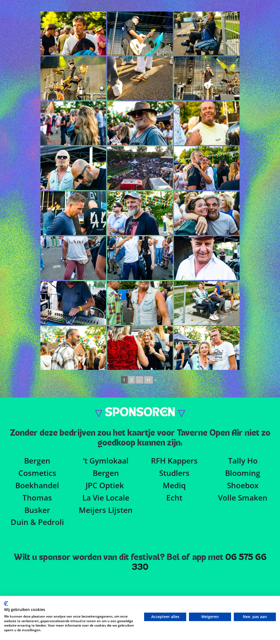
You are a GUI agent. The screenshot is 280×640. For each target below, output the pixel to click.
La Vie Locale (105, 497)
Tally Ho (243, 460)
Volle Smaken (242, 497)
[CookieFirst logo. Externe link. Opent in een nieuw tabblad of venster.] (6, 603)
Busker (37, 510)
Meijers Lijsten (106, 510)
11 (148, 379)
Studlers (174, 473)
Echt (174, 497)
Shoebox (242, 485)
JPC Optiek (105, 485)
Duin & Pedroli (37, 522)
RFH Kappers (174, 460)
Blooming (242, 473)
